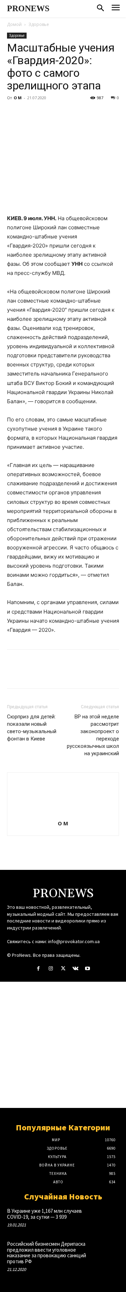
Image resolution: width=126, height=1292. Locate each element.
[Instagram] (50, 968)
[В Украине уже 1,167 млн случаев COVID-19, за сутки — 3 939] (108, 1218)
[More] (78, 114)
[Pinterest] (46, 114)
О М (18, 97)
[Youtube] (87, 968)
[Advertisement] (63, 1045)
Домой (14, 24)
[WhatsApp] (62, 114)
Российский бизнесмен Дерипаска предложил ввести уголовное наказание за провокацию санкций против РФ (46, 1252)
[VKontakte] (75, 968)
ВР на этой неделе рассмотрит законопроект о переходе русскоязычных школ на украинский (93, 735)
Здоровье (38, 24)
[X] (30, 114)
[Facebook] (14, 114)
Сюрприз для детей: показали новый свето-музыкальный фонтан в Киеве (31, 727)
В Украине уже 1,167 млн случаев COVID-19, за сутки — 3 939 (44, 1214)
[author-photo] (63, 814)
